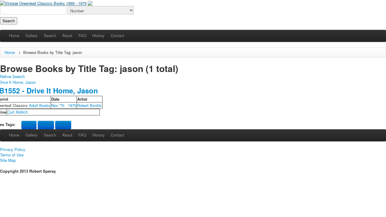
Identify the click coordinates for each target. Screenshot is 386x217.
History (98, 35)
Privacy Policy (12, 149)
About (67, 35)
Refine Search (12, 76)
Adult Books (39, 105)
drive (29, 125)
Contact (117, 35)
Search (50, 35)
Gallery (31, 35)
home (46, 125)
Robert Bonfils (89, 105)
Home (14, 35)
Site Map (8, 160)
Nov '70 (57, 105)
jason (63, 125)
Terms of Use (12, 155)
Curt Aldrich (17, 112)
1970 (72, 105)
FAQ (82, 35)
